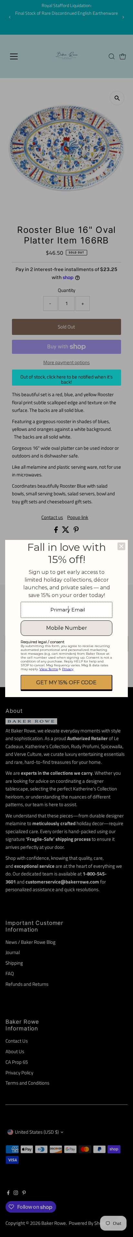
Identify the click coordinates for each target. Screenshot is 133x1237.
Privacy (67, 669)
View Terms (48, 669)
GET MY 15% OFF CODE (66, 682)
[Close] (121, 546)
